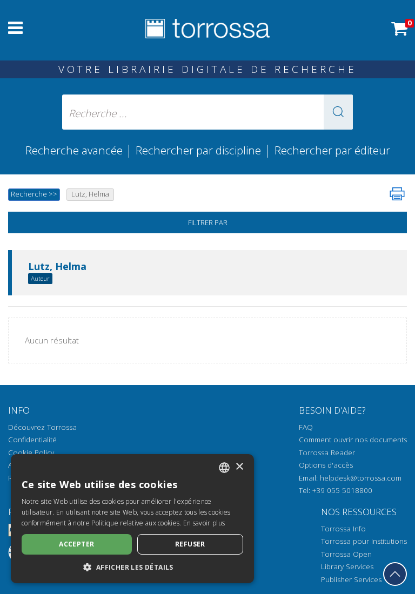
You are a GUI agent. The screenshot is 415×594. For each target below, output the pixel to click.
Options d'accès (326, 465)
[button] (338, 112)
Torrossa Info (343, 529)
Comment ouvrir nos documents (353, 439)
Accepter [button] (76, 544)
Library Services (347, 566)
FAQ (306, 427)
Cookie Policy (31, 452)
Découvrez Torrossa (42, 427)
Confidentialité (32, 439)
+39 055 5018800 (342, 490)
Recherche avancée (75, 150)
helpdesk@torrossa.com (360, 478)
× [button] (239, 467)
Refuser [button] (190, 544)
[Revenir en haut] (395, 574)
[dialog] (132, 518)
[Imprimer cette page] (397, 193)
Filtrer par (207, 222)
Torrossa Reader (327, 452)
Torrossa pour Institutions (364, 541)
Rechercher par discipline (198, 150)
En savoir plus (204, 523)
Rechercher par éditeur (332, 150)
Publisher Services (351, 579)
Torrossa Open (346, 554)
